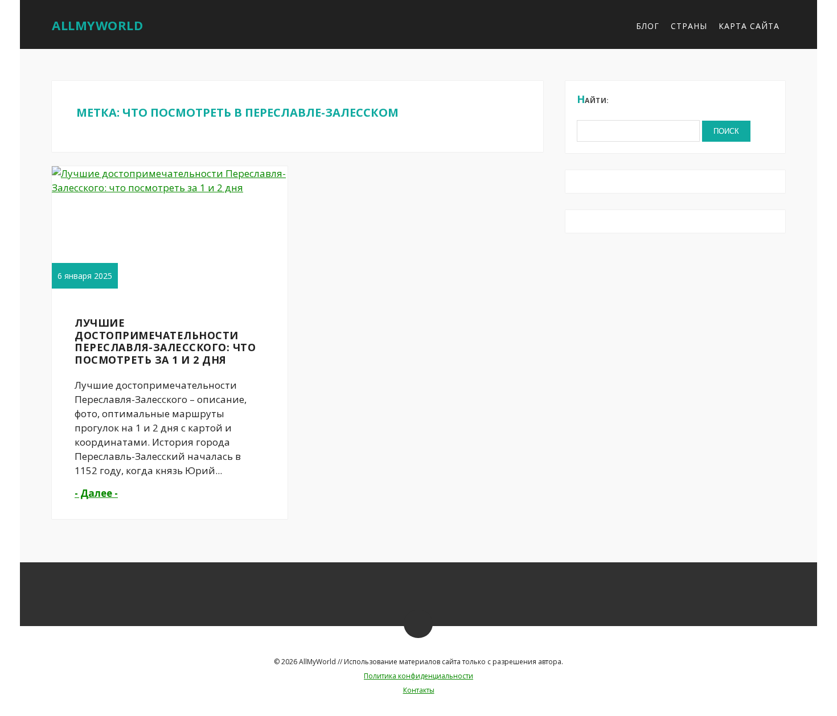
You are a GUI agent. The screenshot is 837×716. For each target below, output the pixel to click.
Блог (647, 25)
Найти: (593, 99)
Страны (689, 25)
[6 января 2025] (171, 187)
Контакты (418, 690)
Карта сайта (749, 25)
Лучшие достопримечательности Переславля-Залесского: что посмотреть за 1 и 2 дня (165, 341)
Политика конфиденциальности (418, 676)
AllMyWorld (97, 25)
